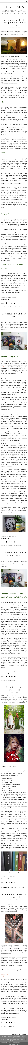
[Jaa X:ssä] (9, 303)
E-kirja (2, 976)
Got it (18, 1044)
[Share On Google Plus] (14, 303)
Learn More (12, 1044)
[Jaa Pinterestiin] (12, 303)
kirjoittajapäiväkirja (13, 306)
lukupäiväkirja (17, 545)
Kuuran (5, 366)
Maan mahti (14, 887)
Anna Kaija (14, 7)
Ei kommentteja (5, 299)
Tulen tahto (21, 887)
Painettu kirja (4, 974)
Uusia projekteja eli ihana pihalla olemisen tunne (14, 22)
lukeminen (10, 545)
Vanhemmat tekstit (19, 1034)
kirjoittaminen (23, 306)
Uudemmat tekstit (8, 1033)
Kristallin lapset (5, 887)
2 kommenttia (4, 1019)
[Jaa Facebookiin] (6, 303)
